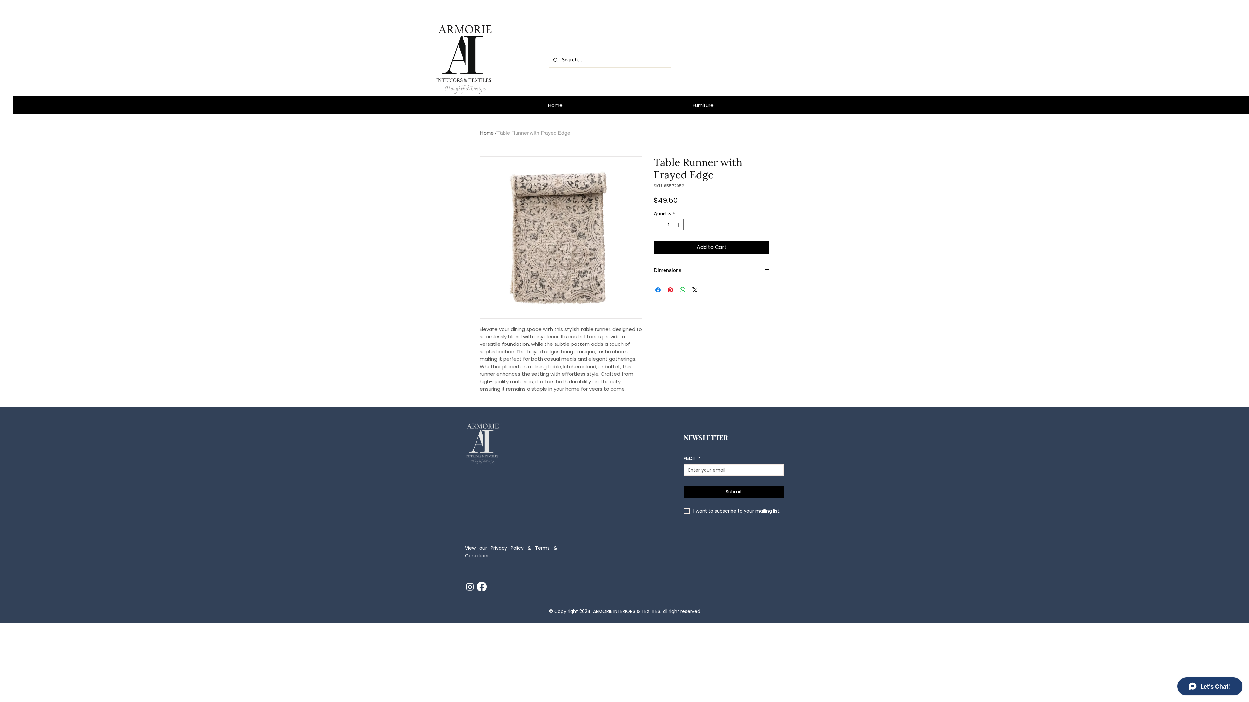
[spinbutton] (669, 224)
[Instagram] (470, 587)
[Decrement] (659, 224)
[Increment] (679, 224)
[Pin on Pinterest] (670, 290)
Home (487, 133)
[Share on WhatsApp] (683, 290)
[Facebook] (482, 587)
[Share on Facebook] (658, 290)
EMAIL (692, 459)
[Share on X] (695, 290)
